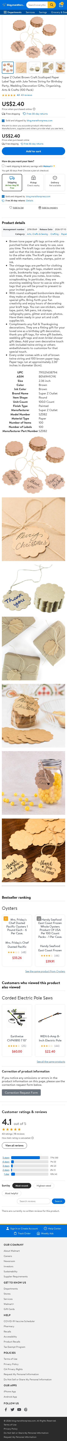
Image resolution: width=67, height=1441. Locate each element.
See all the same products (51, 1061)
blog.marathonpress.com (39, 120)
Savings (43, 12)
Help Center (54, 1228)
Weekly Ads (47, 1233)
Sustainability (10, 1271)
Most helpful (11, 1193)
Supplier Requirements (16, 1276)
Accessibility (10, 1336)
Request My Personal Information (21, 1374)
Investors (8, 1266)
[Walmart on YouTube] (19, 1409)
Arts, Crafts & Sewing (37, 234)
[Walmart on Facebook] (6, 1409)
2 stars (6, 1170)
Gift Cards (9, 1309)
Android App (10, 1396)
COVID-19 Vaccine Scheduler (19, 1321)
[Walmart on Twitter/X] (12, 1409)
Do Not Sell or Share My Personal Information (28, 1379)
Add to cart (33, 151)
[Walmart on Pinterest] (26, 1409)
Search (58, 1201)
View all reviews (14, 1145)
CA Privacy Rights (13, 1369)
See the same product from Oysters (45, 971)
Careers (8, 1256)
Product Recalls (12, 1341)
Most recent (21, 1185)
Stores (7, 1293)
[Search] (52, 4)
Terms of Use (10, 1358)
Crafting (54, 234)
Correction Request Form (21, 1092)
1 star (6, 1174)
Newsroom (9, 1261)
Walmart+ (9, 1304)
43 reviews (26, 95)
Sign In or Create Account (24, 1228)
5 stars (6, 1157)
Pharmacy (9, 1326)
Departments (14, 12)
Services (30, 12)
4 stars (5, 1161)
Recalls (7, 1331)
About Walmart (12, 1250)
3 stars (6, 1165)
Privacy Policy (11, 1364)
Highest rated (44, 1185)
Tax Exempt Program (14, 1346)
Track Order (24, 1233)
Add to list (18, 207)
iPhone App (10, 1391)
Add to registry (50, 207)
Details (29, 200)
